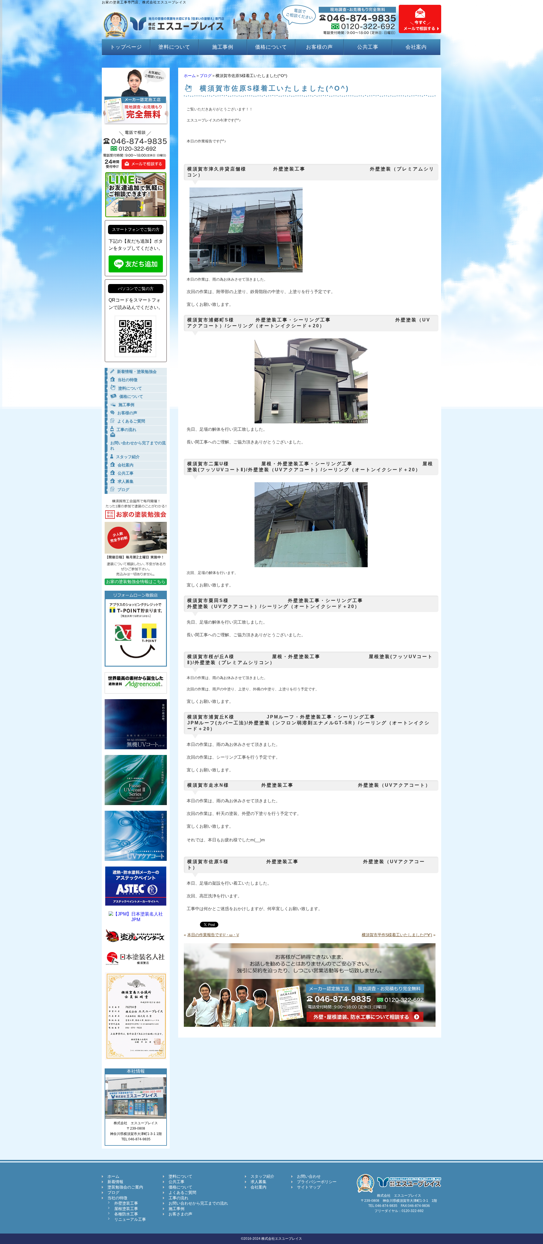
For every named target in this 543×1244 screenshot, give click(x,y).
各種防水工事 (126, 1214)
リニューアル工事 (130, 1219)
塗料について (174, 47)
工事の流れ (178, 1198)
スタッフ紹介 (262, 1176)
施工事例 (223, 47)
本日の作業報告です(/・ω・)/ (213, 935)
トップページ (126, 47)
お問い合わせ (309, 1176)
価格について (271, 47)
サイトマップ (309, 1187)
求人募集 (258, 1181)
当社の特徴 (117, 1198)
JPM (135, 919)
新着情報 (115, 1181)
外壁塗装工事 (126, 1203)
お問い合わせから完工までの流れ (198, 1203)
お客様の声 (319, 47)
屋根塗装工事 (126, 1208)
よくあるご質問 (182, 1192)
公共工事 (368, 47)
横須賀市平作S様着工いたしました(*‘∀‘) (397, 935)
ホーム (190, 75)
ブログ (206, 75)
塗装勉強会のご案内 (125, 1187)
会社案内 (416, 47)
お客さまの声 (180, 1214)
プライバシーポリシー (317, 1181)
